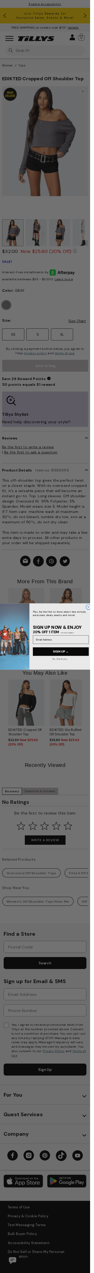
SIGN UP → (60, 651)
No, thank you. (59, 658)
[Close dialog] (88, 607)
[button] (85, 616)
